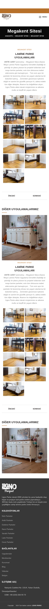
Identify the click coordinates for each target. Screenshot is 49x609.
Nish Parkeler (7, 516)
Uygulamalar (7, 554)
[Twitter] (6, 10)
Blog (3, 567)
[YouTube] (12, 10)
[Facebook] (3, 10)
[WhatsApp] (14, 10)
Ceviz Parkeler (7, 542)
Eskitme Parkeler (8, 525)
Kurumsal (5, 562)
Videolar (5, 571)
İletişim (4, 575)
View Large (45, 217)
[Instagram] (9, 10)
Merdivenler (6, 558)
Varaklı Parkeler (8, 533)
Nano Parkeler (7, 529)
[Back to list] (24, 196)
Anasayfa (9, 36)
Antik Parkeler (7, 520)
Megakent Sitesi (21, 36)
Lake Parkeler (7, 538)
